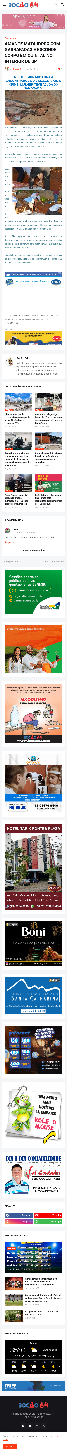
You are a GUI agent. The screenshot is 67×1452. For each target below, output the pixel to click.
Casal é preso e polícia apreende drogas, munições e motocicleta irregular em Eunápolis (16, 499)
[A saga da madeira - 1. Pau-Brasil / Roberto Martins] (14, 1316)
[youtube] (30, 1426)
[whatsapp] (43, 1426)
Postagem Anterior (12, 561)
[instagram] (37, 1426)
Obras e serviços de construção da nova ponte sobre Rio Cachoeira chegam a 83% (17, 418)
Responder (10, 542)
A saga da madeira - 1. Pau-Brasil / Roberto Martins (42, 1313)
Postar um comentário (34, 550)
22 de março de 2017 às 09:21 (25, 532)
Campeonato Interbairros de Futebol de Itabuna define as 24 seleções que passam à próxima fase (43, 1298)
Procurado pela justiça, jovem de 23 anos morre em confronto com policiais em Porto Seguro (48, 418)
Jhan (15, 529)
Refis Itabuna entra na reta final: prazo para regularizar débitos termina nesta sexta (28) (48, 499)
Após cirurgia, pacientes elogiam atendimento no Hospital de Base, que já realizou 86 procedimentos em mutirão (18, 459)
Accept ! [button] (10, 1446)
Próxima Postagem (54, 561)
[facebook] (23, 1426)
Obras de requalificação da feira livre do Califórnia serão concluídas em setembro (48, 457)
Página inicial (11, 38)
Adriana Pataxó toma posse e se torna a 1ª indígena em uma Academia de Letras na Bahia (41, 1282)
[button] (4, 4)
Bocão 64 (22, 358)
